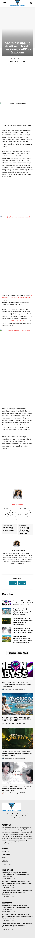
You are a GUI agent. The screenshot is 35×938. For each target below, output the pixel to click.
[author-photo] (3, 689)
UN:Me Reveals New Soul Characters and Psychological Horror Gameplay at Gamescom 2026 (22, 621)
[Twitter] (15, 583)
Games (4, 878)
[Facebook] (11, 583)
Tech (17, 39)
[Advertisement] (17, 84)
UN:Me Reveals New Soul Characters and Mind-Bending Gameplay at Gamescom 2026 (23, 630)
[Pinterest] (20, 583)
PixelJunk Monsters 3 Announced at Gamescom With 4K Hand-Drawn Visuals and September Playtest (22, 639)
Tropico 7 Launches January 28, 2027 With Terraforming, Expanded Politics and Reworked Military (22, 612)
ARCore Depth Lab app (19, 321)
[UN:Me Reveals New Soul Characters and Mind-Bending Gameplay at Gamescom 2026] (6, 630)
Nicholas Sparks (9, 689)
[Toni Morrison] (17, 543)
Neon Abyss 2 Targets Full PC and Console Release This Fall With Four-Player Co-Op (23, 603)
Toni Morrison (19, 59)
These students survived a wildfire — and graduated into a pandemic (9, 530)
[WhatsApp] (24, 583)
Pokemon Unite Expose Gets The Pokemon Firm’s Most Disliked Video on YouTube (25, 530)
